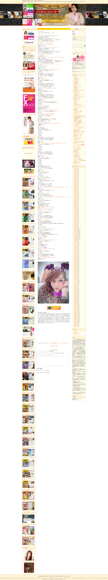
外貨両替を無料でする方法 (78, 131)
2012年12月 (76, 267)
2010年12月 (76, 292)
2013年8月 (76, 259)
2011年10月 (76, 282)
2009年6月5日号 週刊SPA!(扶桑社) (29, 501)
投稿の (76, 332)
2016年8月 (76, 223)
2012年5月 (76, 275)
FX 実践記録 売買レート (78, 116)
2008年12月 (76, 317)
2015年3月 (76, 240)
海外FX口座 (76, 150)
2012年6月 (76, 274)
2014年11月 (76, 244)
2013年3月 (76, 264)
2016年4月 (76, 227)
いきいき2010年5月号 (27, 259)
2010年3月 (76, 301)
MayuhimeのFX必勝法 (78, 115)
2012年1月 (76, 279)
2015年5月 (76, 238)
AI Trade (75, 105)
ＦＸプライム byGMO (78, 127)
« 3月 (75, 50)
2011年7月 (76, 285)
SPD (74, 89)
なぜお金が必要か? (77, 104)
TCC (74, 101)
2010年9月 (76, 295)
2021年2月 (76, 179)
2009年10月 (76, 306)
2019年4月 (76, 195)
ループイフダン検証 (77, 159)
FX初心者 (75, 152)
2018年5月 (76, 204)
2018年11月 (76, 199)
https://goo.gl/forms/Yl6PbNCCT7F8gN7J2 (50, 110)
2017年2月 (76, 217)
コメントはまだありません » (65, 343)
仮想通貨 (54, 343)
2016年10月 (76, 221)
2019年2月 (76, 197)
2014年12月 (76, 243)
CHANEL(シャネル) (77, 111)
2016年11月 (76, 220)
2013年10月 (76, 257)
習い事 (75, 155)
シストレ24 (76, 123)
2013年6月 (76, 261)
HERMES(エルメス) (77, 110)
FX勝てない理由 (77, 148)
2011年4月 (76, 288)
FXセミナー (76, 85)
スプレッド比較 (76, 121)
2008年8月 (76, 321)
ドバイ (75, 80)
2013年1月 (76, 266)
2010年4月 (76, 300)
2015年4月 (76, 239)
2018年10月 (76, 200)
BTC (74, 86)
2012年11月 (76, 268)
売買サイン (76, 162)
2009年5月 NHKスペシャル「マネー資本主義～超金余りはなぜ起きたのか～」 (28, 512)
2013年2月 (76, 265)
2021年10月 (76, 172)
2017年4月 (76, 215)
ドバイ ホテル (76, 107)
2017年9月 (76, 210)
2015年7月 (76, 236)
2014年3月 (76, 252)
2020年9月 (76, 182)
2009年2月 (76, 315)
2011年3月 (76, 289)
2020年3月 (76, 188)
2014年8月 (76, 247)
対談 (74, 143)
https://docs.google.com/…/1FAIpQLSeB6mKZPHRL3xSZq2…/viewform (53, 143)
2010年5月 (76, 299)
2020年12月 (76, 181)
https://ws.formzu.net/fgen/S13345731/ (51, 47)
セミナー (51, 343)
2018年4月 (76, 205)
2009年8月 (76, 308)
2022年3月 (76, 168)
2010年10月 (76, 294)
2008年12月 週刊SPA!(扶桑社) (28, 536)
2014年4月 (76, 251)
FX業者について (77, 119)
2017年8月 (76, 211)
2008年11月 (76, 318)
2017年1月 (76, 218)
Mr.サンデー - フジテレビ (27, 159)
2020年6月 (76, 185)
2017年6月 (76, 213)
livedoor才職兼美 (26, 326)
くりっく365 (76, 129)
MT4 (74, 99)
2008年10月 (76, 319)
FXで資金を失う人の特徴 (78, 142)
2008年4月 (76, 325)
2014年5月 (76, 250)
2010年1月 (76, 303)
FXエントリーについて (78, 141)
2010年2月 (76, 302)
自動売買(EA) (76, 156)
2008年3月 (76, 326)
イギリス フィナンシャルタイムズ (29, 269)
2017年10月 (76, 209)
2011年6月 (76, 286)
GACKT (75, 82)
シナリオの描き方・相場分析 (79, 145)
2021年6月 (76, 175)
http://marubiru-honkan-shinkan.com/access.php (46, 206)
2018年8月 (76, 201)
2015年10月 (76, 233)
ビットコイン (76, 100)
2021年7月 (76, 174)
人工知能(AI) (76, 92)
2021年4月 (76, 177)
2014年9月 (76, 246)
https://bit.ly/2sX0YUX (45, 79)
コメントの (76, 333)
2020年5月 (76, 186)
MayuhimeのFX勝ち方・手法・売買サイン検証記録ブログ (33, 0)
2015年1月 (76, 242)
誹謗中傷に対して (77, 135)
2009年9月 (76, 307)
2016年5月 (76, 226)
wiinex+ (75, 93)
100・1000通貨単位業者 (78, 122)
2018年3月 (76, 206)
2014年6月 (76, 249)
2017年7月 (76, 212)
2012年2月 (76, 278)
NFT (74, 113)
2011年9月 (76, 283)
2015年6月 (76, 237)
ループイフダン (76, 158)
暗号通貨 (75, 88)
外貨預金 (75, 151)
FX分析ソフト (76, 97)
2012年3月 (76, 277)
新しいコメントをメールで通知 (43, 370)
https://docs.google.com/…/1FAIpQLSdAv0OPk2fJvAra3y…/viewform (57, 196)
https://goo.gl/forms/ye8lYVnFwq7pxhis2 (48, 228)
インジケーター (76, 147)
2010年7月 (76, 297)
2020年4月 (76, 187)
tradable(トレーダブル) (78, 96)
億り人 (58, 343)
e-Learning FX (76, 154)
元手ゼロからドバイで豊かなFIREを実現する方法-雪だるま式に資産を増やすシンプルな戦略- (29, 50)
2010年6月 (76, 298)
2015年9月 (76, 234)
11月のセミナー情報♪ (54, 346)
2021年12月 (76, 170)
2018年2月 (76, 207)
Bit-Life (75, 103)
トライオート (76, 157)
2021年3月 (76, 178)
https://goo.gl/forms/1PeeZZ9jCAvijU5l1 (46, 211)
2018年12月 (76, 198)
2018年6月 (76, 203)
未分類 (75, 163)
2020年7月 (76, 184)
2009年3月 (76, 314)
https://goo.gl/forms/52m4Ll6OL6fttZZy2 (48, 239)
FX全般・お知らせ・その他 (79, 132)
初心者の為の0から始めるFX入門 (79, 91)
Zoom (75, 108)
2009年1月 (76, 316)
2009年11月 (76, 305)
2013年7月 (76, 260)
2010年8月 (76, 296)
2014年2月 (76, 253)
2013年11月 (76, 256)
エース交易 (76, 124)
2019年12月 (76, 192)
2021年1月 (76, 180)
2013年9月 (76, 258)
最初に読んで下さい (77, 139)
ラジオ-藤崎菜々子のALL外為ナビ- (29, 148)
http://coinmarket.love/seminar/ (53, 35)
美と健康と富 (76, 98)
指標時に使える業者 (77, 120)
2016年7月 (76, 224)
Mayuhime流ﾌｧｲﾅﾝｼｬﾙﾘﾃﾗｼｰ (29, 562)
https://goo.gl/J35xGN (47, 178)
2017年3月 (76, 216)
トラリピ (75, 153)
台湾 (74, 102)
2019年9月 (76, 193)
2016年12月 (76, 219)
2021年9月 (76, 173)
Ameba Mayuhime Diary (29, 549)
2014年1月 (76, 254)
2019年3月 (76, 196)
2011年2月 (76, 290)
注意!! (75, 136)
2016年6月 (76, 225)
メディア (75, 138)
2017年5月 (76, 214)
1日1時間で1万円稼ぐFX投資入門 (29, 93)
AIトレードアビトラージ (78, 106)
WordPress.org (76, 334)
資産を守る (76, 81)
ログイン (75, 331)
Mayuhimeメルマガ (77, 137)
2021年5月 (76, 176)
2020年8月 (76, 183)
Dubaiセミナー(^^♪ (54, 345)
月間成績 (75, 118)
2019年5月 (76, 194)
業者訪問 (75, 130)
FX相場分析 (76, 95)
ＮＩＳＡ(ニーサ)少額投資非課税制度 (80, 161)
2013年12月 (76, 255)
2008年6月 (76, 323)
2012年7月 (76, 273)
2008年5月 (76, 324)
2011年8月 (76, 284)
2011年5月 (76, 287)
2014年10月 (76, 245)
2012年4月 (76, 276)
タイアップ (76, 149)
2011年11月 (76, 281)
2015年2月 (76, 241)
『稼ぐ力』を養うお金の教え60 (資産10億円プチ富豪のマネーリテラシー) (29, 72)
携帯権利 (75, 109)
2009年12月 (76, 304)
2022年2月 (76, 169)
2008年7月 (76, 322)
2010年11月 (76, 293)
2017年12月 (76, 208)
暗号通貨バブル (76, 87)
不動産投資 (76, 79)
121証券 (75, 126)
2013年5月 (76, 262)
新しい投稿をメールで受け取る (43, 372)
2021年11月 (76, 171)
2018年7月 (76, 202)
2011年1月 (76, 291)
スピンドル (76, 114)
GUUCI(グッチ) (76, 112)
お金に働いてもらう (77, 94)
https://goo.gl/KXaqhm (51, 113)
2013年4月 (76, 263)
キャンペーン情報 (77, 128)
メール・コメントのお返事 (78, 144)
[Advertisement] (54, 333)
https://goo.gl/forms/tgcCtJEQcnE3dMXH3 (52, 123)
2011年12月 (76, 280)
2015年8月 (76, 235)
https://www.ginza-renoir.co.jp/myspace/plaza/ (45, 41)
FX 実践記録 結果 (77, 117)
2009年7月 (76, 309)
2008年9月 (76, 320)
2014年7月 (76, 248)
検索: (73, 31)
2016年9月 (76, 222)
